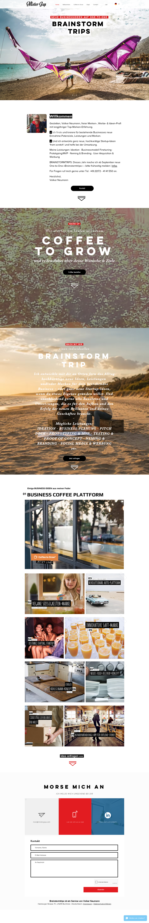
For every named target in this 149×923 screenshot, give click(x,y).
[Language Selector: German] (117, 4)
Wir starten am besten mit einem (74, 230)
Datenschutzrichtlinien (102, 904)
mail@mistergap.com (41, 822)
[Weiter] (138, 49)
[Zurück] (11, 49)
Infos (114, 165)
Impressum (87, 904)
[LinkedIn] (108, 815)
